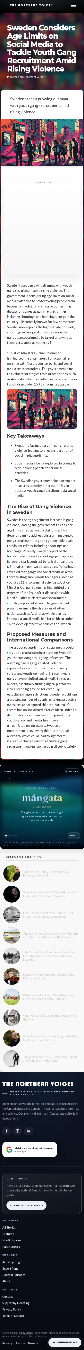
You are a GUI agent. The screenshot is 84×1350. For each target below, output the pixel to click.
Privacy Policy (11, 1309)
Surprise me (67, 1342)
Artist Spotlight (12, 1262)
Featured (8, 1234)
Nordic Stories (11, 1240)
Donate (33, 1343)
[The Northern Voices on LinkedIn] (28, 1131)
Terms (20, 1343)
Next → (74, 835)
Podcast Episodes (13, 1275)
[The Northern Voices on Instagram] (17, 1131)
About (6, 1281)
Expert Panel (10, 1268)
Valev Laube (26, 1332)
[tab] (4, 835)
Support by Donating (15, 1303)
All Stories (9, 1227)
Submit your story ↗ (26, 1205)
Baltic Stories (11, 1246)
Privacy (7, 1343)
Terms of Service (13, 1315)
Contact (7, 1296)
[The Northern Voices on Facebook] (6, 1131)
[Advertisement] (42, 229)
